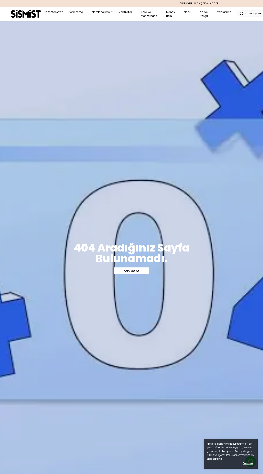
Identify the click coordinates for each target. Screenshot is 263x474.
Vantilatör (125, 12)
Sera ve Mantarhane (149, 14)
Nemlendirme (101, 12)
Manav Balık (170, 14)
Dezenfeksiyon (53, 12)
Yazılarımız (224, 12)
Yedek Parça (204, 14)
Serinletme (76, 12)
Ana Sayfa (131, 270)
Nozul (187, 12)
